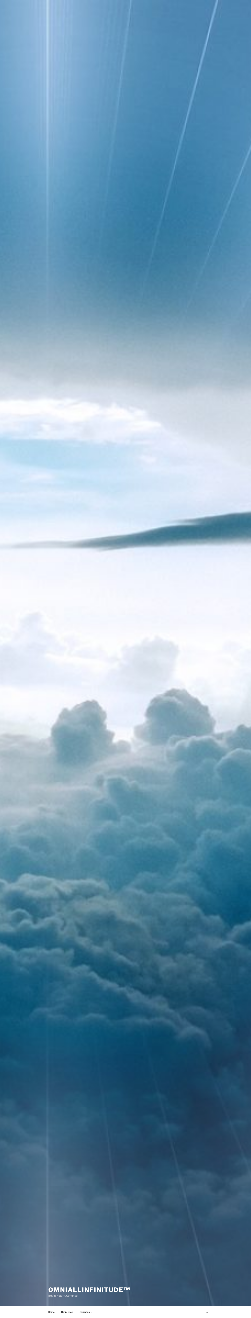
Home (51, 1311)
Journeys (85, 1311)
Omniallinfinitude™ (89, 1290)
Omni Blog (67, 1311)
